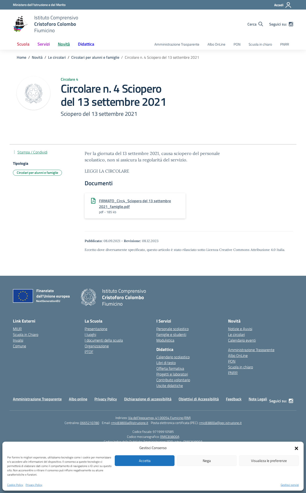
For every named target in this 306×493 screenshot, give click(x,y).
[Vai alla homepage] (20, 24)
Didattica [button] (86, 44)
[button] (296, 447)
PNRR (284, 44)
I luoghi (90, 334)
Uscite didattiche (169, 385)
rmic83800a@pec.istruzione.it (220, 422)
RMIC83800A (169, 436)
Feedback (233, 399)
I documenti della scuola (104, 340)
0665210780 (89, 422)
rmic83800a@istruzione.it (129, 422)
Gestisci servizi (290, 485)
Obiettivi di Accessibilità (199, 399)
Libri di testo (166, 363)
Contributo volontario (173, 380)
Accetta (145, 460)
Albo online (78, 399)
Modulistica (165, 340)
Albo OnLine (216, 44)
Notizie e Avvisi (240, 329)
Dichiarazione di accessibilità (147, 399)
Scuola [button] (23, 44)
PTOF (89, 352)
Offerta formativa (170, 368)
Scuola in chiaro (260, 44)
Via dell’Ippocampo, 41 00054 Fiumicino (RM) (159, 417)
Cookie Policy (15, 485)
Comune (19, 346)
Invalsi (18, 340)
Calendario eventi (242, 340)
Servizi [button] (44, 44)
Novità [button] (64, 44)
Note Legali (258, 399)
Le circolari (236, 334)
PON (237, 44)
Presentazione (96, 329)
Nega (207, 460)
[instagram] (291, 24)
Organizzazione (97, 346)
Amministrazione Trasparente (176, 44)
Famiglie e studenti (171, 334)
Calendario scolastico (173, 357)
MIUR (17, 329)
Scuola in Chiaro (25, 334)
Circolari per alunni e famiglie (37, 172)
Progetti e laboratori (172, 374)
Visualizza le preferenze (269, 460)
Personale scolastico (172, 329)
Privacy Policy (34, 485)
